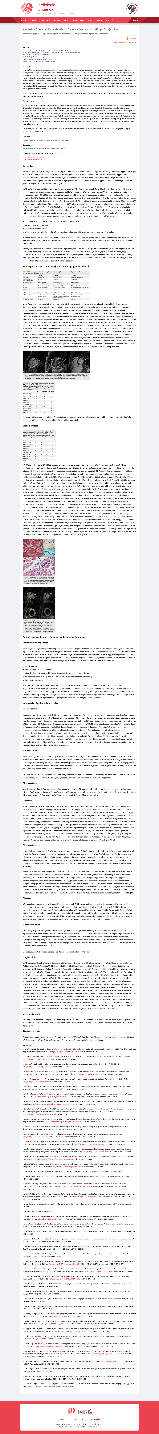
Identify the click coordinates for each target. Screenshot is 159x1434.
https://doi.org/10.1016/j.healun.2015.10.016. (62, 1104)
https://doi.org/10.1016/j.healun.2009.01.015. (54, 1097)
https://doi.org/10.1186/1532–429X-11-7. (52, 1219)
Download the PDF (34, 159)
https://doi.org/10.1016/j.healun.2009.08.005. (66, 1052)
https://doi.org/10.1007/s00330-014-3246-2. (87, 1196)
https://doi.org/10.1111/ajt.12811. (43, 1339)
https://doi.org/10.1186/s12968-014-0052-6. (106, 1354)
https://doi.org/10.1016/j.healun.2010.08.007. (88, 1074)
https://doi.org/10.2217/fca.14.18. (112, 1361)
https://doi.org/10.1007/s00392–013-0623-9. (76, 1331)
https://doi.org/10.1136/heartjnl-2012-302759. (38, 1067)
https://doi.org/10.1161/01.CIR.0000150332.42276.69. (41, 1059)
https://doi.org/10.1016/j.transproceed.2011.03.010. (68, 1167)
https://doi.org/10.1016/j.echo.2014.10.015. (101, 1271)
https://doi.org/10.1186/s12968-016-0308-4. (51, 1346)
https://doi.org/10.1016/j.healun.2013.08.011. (38, 1114)
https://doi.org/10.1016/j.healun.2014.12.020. (98, 1152)
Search (135, 20)
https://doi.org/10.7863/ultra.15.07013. (64, 1279)
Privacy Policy (94, 1419)
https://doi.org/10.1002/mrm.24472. (63, 1316)
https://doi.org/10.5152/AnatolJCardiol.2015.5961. (77, 1186)
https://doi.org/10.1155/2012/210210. (35, 1137)
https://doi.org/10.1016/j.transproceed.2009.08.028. (56, 1159)
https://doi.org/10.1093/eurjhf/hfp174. (54, 1324)
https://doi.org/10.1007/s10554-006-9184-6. (40, 1386)
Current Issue (34, 20)
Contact (62, 1419)
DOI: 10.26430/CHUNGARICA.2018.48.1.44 (123, 42)
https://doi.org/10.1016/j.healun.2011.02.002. (38, 1082)
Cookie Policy (77, 1419)
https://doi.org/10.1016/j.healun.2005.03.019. (67, 1122)
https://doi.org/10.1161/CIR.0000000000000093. (91, 1144)
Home (23, 20)
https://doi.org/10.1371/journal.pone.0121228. (63, 1264)
